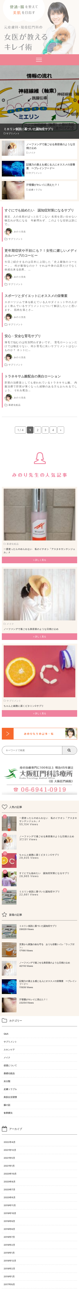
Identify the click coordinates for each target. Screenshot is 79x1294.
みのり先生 (19, 231)
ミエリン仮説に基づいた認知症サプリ (39, 891)
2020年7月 (9, 1189)
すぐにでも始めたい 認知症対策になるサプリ (44, 873)
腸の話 (7, 1105)
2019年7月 (9, 1237)
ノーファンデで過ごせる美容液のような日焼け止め (31, 629)
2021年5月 (9, 1157)
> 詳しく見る (39, 559)
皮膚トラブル (10, 1089)
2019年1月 (9, 1252)
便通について (10, 1065)
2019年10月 (10, 1213)
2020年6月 (9, 1197)
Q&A (6, 1033)
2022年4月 (9, 1142)
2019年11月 (10, 1205)
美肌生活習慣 (10, 1097)
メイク (10, 623)
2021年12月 (10, 1150)
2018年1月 (9, 1276)
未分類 (7, 1081)
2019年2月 (9, 1244)
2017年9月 (9, 1284)
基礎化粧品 (14, 405)
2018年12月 (10, 1260)
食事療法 (8, 1112)
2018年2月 (9, 1268)
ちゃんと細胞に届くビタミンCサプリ (24, 705)
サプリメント (15, 239)
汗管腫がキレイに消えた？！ (33, 1001)
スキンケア (9, 1049)
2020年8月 (9, 1181)
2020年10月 (10, 1173)
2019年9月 (9, 1221)
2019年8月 (9, 1229)
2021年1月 (9, 1165)
